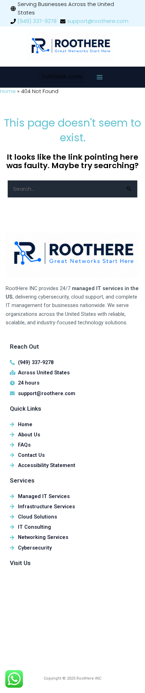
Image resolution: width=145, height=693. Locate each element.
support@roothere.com (97, 21)
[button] (61, 77)
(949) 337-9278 (37, 21)
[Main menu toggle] (99, 77)
